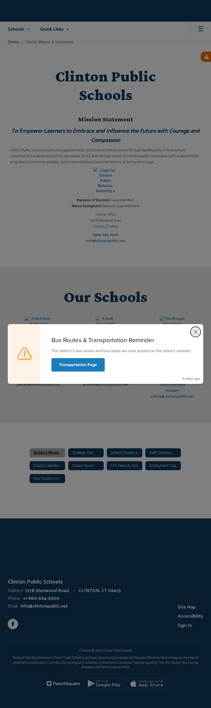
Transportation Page (78, 365)
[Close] (195, 332)
